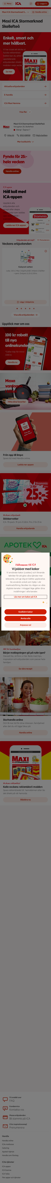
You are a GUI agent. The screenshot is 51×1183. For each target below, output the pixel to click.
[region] (25, 592)
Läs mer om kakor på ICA (25, 597)
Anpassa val (25, 625)
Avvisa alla (25, 618)
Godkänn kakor (25, 612)
